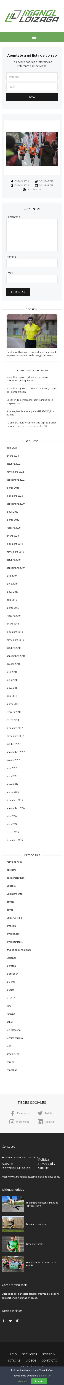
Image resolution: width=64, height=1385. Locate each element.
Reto (9, 1005)
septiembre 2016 (16, 808)
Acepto (39, 1381)
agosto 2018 (13, 663)
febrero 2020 (13, 527)
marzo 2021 (13, 487)
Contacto (49, 1360)
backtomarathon (16, 877)
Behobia (11, 885)
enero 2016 (13, 832)
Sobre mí (49, 1354)
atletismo (12, 869)
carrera (11, 901)
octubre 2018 (13, 647)
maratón (11, 965)
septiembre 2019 (16, 567)
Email (9, 273)
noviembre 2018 (15, 639)
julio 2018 (12, 671)
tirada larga (13, 1053)
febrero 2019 (13, 615)
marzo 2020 (13, 519)
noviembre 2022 (15, 471)
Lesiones (11, 957)
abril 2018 (12, 695)
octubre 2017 (13, 744)
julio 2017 (12, 768)
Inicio (12, 1354)
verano (10, 1061)
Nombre (11, 257)
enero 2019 (13, 623)
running (11, 1013)
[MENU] (32, 37)
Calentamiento (14, 893)
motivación (12, 973)
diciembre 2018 (15, 631)
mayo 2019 (12, 591)
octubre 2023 (13, 463)
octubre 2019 (13, 559)
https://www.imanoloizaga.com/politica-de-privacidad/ (31, 1176)
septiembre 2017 (16, 752)
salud (10, 1021)
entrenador (13, 933)
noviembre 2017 (15, 736)
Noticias (13, 1360)
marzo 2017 (13, 792)
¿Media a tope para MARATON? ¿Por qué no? (27, 378)
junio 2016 (12, 824)
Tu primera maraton (36, 1224)
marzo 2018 (13, 703)
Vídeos (31, 1360)
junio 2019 (12, 583)
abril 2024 (12, 447)
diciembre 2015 (15, 840)
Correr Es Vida (14, 917)
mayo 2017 (12, 784)
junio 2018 (12, 679)
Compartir (21, 181)
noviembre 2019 (15, 551)
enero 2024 (13, 455)
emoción (11, 925)
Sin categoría (14, 1029)
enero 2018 (13, 720)
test (9, 1045)
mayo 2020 (12, 511)
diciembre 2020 (15, 495)
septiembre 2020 (16, 503)
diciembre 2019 (15, 543)
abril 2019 (12, 599)
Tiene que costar (34, 1244)
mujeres (11, 981)
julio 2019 (12, 575)
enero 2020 (13, 535)
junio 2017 (12, 776)
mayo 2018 (12, 687)
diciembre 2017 (15, 728)
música (10, 989)
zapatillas (12, 1069)
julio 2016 (12, 816)
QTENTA (11, 997)
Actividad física (15, 861)
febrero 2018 (13, 711)
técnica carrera (15, 1037)
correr (10, 909)
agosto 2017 (13, 760)
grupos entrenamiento (19, 949)
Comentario (13, 217)
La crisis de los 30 (37, 426)
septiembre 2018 (16, 655)
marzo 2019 (13, 607)
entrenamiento (15, 941)
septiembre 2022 (16, 479)
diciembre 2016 (15, 800)
